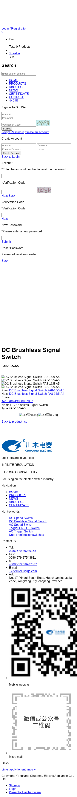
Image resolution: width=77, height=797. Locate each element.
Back (11, 195)
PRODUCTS (17, 495)
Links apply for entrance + (18, 769)
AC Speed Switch (21, 524)
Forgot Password (12, 132)
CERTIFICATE (19, 505)
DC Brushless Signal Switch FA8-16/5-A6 (36, 390)
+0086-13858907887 (23, 564)
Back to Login (10, 156)
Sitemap (14, 785)
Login (12, 788)
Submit (6, 241)
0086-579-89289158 (22, 550)
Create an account (37, 132)
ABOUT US (16, 501)
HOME (13, 491)
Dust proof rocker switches (26, 534)
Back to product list (14, 421)
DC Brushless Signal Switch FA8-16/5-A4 (36, 393)
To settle (14, 53)
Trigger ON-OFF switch (24, 528)
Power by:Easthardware (25, 792)
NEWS (13, 498)
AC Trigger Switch (21, 531)
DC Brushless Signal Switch (28, 521)
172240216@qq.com (23, 571)
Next (4, 195)
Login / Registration (14, 28)
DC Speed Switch (21, 518)
